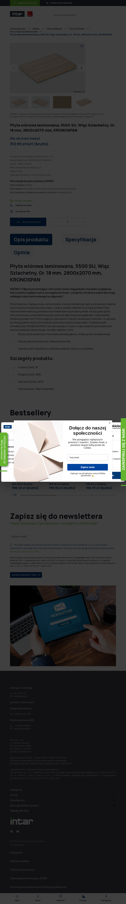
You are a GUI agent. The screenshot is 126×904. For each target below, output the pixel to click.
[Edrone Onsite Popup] (63, 452)
